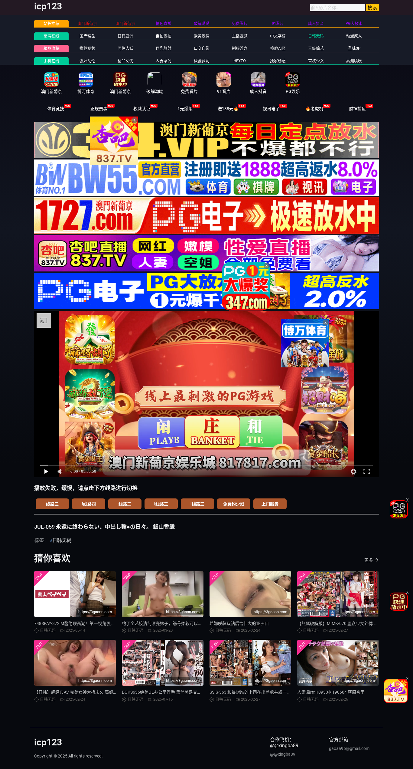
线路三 (52, 503)
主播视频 (240, 36)
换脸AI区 (278, 48)
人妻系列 (163, 60)
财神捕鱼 (357, 108)
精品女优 (125, 60)
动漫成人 (354, 36)
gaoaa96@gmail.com (349, 748)
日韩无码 (316, 36)
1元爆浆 (185, 108)
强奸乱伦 (87, 60)
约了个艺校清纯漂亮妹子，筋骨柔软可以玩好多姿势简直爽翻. (179, 623)
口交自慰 (202, 48)
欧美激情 (202, 36)
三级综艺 (316, 48)
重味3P (354, 48)
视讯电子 (271, 108)
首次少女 (316, 60)
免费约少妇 (233, 503)
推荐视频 (87, 48)
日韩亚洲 (125, 36)
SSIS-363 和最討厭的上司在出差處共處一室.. (251, 692)
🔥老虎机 (314, 108)
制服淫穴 (240, 48)
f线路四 (89, 503)
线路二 (125, 503)
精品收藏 (51, 48)
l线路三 (161, 503)
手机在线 (51, 60)
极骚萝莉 (202, 60)
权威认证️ (141, 108)
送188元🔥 (228, 108)
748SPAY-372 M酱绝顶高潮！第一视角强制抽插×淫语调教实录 (92, 623)
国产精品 (87, 36)
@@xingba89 (282, 754)
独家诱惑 (278, 60)
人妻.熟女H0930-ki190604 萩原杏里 (331, 692)
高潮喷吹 (354, 60)
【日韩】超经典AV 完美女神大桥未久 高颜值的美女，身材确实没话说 (99, 692)
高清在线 (51, 36)
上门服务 (270, 503)
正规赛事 (98, 108)
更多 (368, 560)
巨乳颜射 (163, 48)
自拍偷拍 (163, 36)
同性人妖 (125, 48)
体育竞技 (55, 108)
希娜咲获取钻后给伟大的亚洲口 (239, 623)
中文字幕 (278, 36)
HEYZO (239, 60)
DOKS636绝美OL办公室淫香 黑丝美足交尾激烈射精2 (171, 692)
